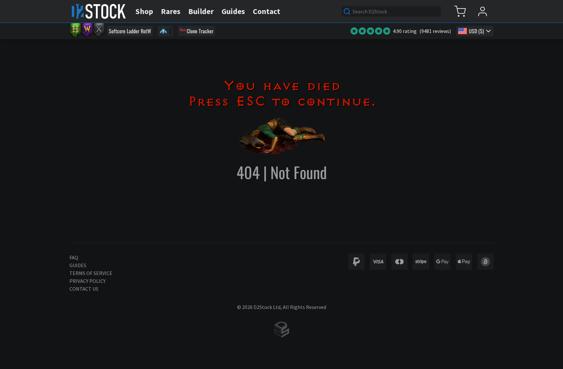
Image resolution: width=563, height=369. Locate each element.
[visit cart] (460, 11)
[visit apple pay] (464, 262)
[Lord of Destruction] (99, 31)
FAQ (73, 257)
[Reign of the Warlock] (87, 31)
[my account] (482, 11)
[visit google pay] (442, 262)
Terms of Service (90, 273)
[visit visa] (378, 262)
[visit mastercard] (399, 262)
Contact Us (83, 288)
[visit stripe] (421, 262)
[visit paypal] (356, 262)
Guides (77, 265)
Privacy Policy (87, 281)
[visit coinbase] (485, 262)
